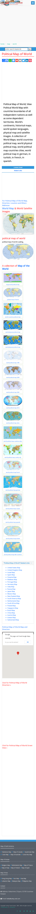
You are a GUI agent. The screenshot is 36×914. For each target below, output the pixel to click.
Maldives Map (12, 579)
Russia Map (11, 589)
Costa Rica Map (27, 854)
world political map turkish (13, 538)
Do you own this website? (11, 642)
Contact (2, 886)
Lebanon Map (6, 881)
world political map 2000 (12, 377)
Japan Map (11, 591)
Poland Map (11, 606)
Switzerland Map (13, 620)
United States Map (13, 568)
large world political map (12, 284)
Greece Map (11, 618)
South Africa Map (13, 603)
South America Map (14, 598)
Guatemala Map (29, 852)
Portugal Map (12, 582)
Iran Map (16, 878)
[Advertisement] (18, 24)
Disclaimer (12, 907)
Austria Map (11, 615)
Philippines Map (27, 881)
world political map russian (13, 508)
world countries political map (12, 317)
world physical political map (13, 332)
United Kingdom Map (14, 570)
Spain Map (11, 575)
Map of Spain (26, 868)
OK (28, 642)
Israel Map (11, 572)
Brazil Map (11, 610)
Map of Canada (18, 852)
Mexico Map (11, 594)
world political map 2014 (12, 408)
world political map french (13, 472)
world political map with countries (13, 554)
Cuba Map (5, 854)
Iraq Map (23, 878)
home (2, 44)
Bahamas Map (6, 852)
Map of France (28, 865)
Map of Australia (15, 854)
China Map (11, 613)
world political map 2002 (12, 392)
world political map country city (13, 457)
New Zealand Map (13, 596)
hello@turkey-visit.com (13, 899)
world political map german (13, 490)
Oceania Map (11, 577)
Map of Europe (4, 859)
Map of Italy (5, 868)
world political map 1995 (12, 363)
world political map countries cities (13, 441)
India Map (10, 587)
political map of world (13, 299)
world (14, 44)
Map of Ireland (15, 868)
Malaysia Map (16, 881)
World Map (8, 208)
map (8, 44)
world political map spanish (13, 522)
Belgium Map (6, 865)
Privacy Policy (4, 907)
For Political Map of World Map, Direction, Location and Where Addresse (15, 203)
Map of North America (7, 846)
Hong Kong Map (7, 878)
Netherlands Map (13, 601)
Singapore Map (12, 608)
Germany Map (12, 584)
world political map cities (12, 423)
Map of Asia (4, 873)
